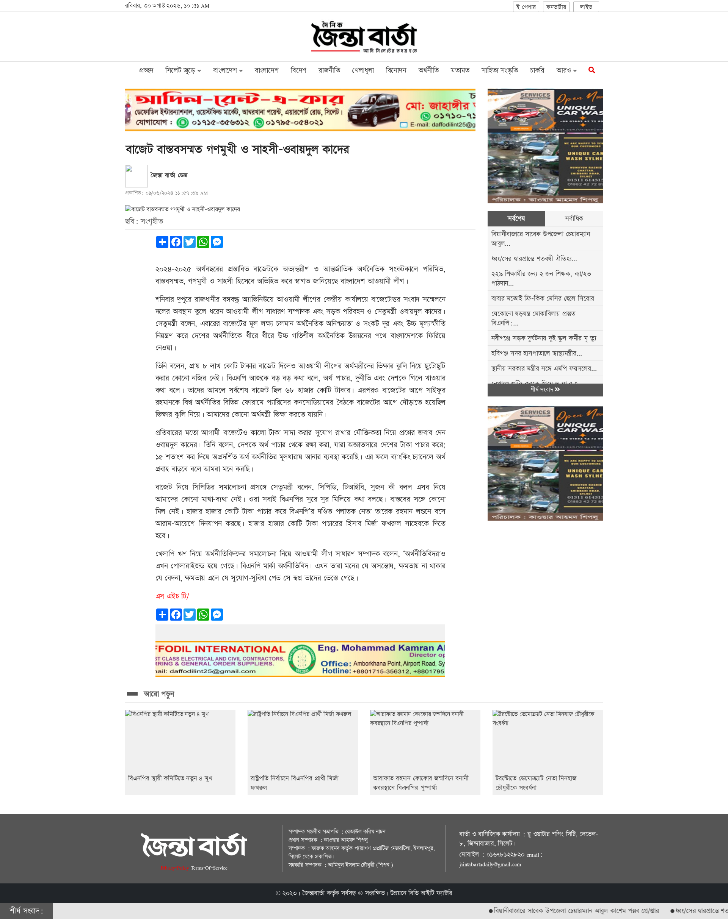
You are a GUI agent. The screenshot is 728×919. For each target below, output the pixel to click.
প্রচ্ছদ (146, 71)
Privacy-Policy (176, 868)
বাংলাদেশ (267, 71)
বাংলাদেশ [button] (226, 71)
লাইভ (586, 7)
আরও (565, 71)
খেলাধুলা (362, 71)
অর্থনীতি (429, 71)
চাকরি (537, 71)
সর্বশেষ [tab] (516, 218)
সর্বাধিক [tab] (574, 218)
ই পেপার (526, 7)
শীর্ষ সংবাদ (542, 389)
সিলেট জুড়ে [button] (181, 71)
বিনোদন (396, 71)
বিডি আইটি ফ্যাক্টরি (430, 893)
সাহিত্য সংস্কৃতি (500, 71)
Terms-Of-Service (209, 868)
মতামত (460, 71)
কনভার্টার (556, 7)
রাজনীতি (329, 71)
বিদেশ (298, 71)
